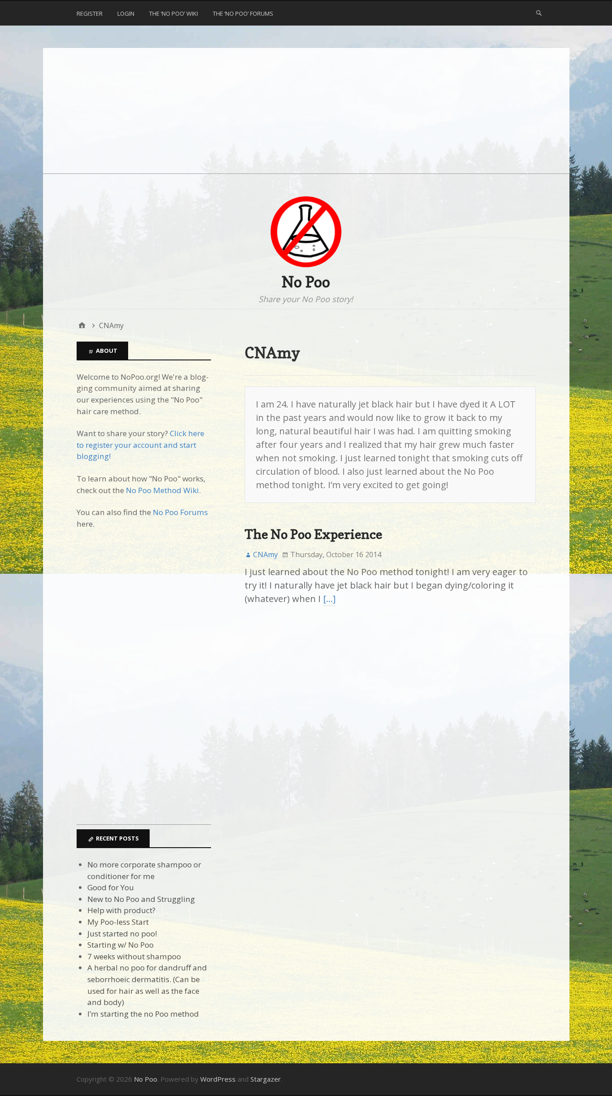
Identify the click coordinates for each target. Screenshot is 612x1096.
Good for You (110, 887)
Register (90, 13)
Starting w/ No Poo (120, 945)
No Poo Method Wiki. (163, 490)
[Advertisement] (306, 110)
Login (125, 13)
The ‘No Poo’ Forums (243, 13)
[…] (329, 599)
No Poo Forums (180, 512)
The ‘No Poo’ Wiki (173, 13)
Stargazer (265, 1078)
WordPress (218, 1078)
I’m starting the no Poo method (143, 1014)
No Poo (305, 282)
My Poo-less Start (118, 922)
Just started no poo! (122, 933)
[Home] (82, 325)
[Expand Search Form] (539, 12)
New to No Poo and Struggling (141, 899)
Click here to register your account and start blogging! (140, 444)
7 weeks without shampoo (134, 956)
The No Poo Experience (313, 534)
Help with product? (121, 910)
